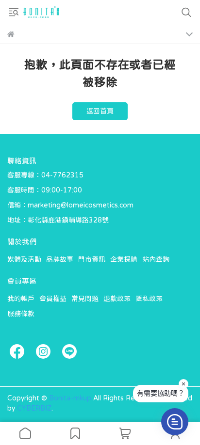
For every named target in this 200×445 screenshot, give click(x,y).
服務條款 (20, 314)
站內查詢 (155, 259)
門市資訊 (91, 259)
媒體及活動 (24, 259)
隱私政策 (149, 298)
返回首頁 (100, 111)
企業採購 (123, 259)
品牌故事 (59, 259)
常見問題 (85, 298)
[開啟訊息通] (174, 421)
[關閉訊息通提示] (183, 384)
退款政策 (117, 298)
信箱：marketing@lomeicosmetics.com (70, 205)
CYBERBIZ (34, 408)
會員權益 (53, 298)
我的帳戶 (20, 298)
